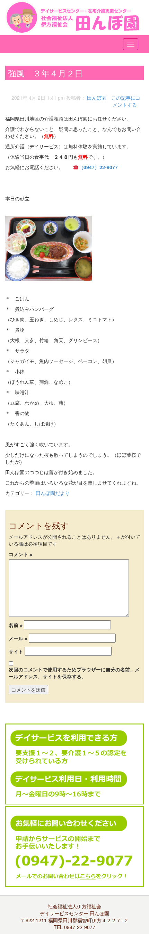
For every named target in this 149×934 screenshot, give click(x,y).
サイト (16, 651)
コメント (20, 554)
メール (18, 638)
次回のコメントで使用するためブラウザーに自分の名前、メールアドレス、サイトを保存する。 (74, 673)
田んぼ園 (96, 97)
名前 (16, 624)
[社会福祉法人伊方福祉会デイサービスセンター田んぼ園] (74, 17)
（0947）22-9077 (98, 167)
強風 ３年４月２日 (49, 73)
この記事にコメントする (125, 101)
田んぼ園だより (53, 492)
